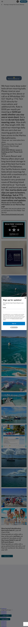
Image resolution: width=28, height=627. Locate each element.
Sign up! (14, 323)
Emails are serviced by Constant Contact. (12, 319)
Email (4, 307)
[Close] (25, 298)
